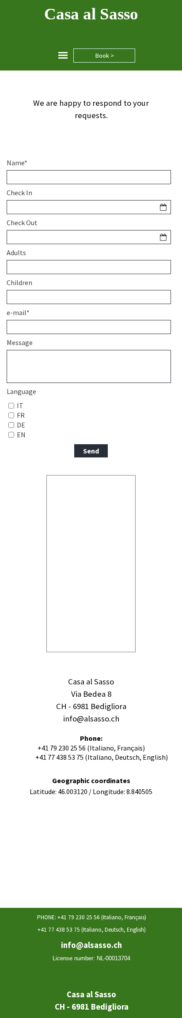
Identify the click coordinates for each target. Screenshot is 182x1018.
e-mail (18, 312)
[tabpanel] (91, 109)
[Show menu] (63, 55)
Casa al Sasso (91, 14)
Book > (104, 55)
